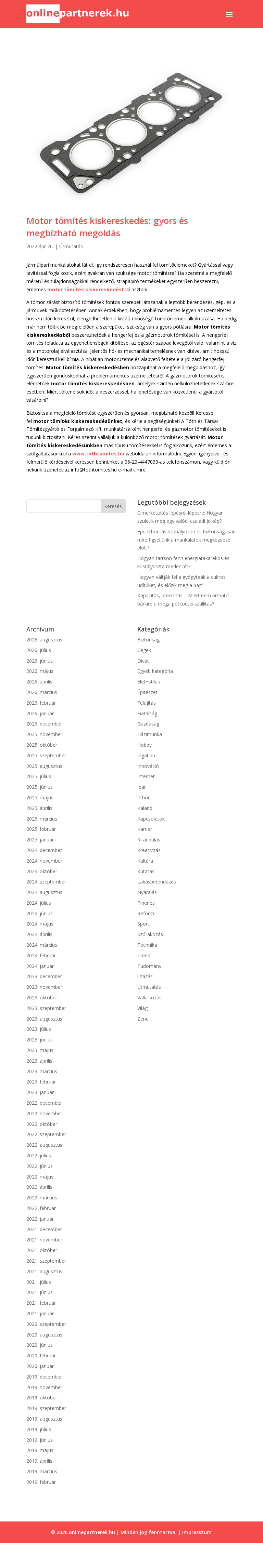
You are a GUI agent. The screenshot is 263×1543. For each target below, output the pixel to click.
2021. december (44, 1229)
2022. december (44, 1103)
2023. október (41, 997)
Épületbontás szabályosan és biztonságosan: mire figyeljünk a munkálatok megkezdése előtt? (187, 539)
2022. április (39, 1187)
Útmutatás (71, 246)
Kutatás (145, 871)
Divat (143, 660)
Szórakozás (150, 934)
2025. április (39, 808)
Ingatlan (146, 755)
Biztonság (148, 639)
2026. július (38, 650)
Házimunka (149, 734)
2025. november (44, 734)
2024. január (40, 966)
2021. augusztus (44, 1271)
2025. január (40, 839)
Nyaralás (147, 892)
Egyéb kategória (155, 671)
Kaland (144, 808)
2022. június (39, 1166)
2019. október (41, 1397)
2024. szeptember (46, 881)
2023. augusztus (44, 1018)
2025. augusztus (44, 766)
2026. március (41, 692)
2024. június (39, 913)
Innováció (148, 766)
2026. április (39, 681)
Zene (143, 1018)
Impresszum (197, 1532)
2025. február (41, 829)
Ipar (141, 787)
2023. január (40, 1092)
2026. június (39, 660)
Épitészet (147, 692)
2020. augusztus (44, 1334)
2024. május (39, 923)
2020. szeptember (46, 1324)
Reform (145, 913)
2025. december (44, 723)
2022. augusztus (44, 1145)
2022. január (40, 1218)
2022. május (39, 1176)
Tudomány (149, 966)
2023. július (38, 1029)
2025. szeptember (46, 755)
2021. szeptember (46, 1261)
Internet (146, 776)
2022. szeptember (46, 1134)
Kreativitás (149, 850)
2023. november (44, 987)
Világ (142, 1008)
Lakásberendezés (156, 881)
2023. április (39, 1061)
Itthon (144, 797)
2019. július (38, 1429)
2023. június (39, 1039)
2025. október (41, 745)
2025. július (38, 776)
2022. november (44, 1113)
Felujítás (146, 703)
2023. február (41, 1081)
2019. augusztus (44, 1418)
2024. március (41, 945)
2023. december (44, 976)
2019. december (44, 1376)
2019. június (39, 1440)
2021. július (38, 1282)
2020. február (41, 1355)
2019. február (41, 1482)
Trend (143, 955)
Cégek (144, 650)
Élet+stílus (148, 681)
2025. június (39, 787)
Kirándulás (148, 839)
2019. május (39, 1450)
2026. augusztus (44, 639)
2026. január (40, 713)
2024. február (41, 955)
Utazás (145, 976)
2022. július (38, 1155)
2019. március (41, 1471)
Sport (143, 923)
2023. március (41, 1071)
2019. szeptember (46, 1408)
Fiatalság (147, 713)
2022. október (41, 1124)
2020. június (39, 1345)
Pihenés (146, 903)
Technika (147, 945)
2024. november (44, 860)
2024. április (39, 934)
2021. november (44, 1239)
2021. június (39, 1292)
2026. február (41, 703)
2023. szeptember (46, 1008)
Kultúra (145, 860)
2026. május (39, 671)
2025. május (39, 797)
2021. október (41, 1250)
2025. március (41, 818)
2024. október (41, 871)
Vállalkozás (149, 997)
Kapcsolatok (151, 818)
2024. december (44, 850)
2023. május (39, 1050)
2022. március (41, 1197)
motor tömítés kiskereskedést (85, 289)
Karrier (144, 829)
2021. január (40, 1313)
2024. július (38, 903)
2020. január (40, 1366)
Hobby (144, 745)
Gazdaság (148, 723)
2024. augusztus (44, 892)
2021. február (41, 1303)
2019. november (44, 1387)
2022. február (41, 1208)
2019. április (39, 1461)
